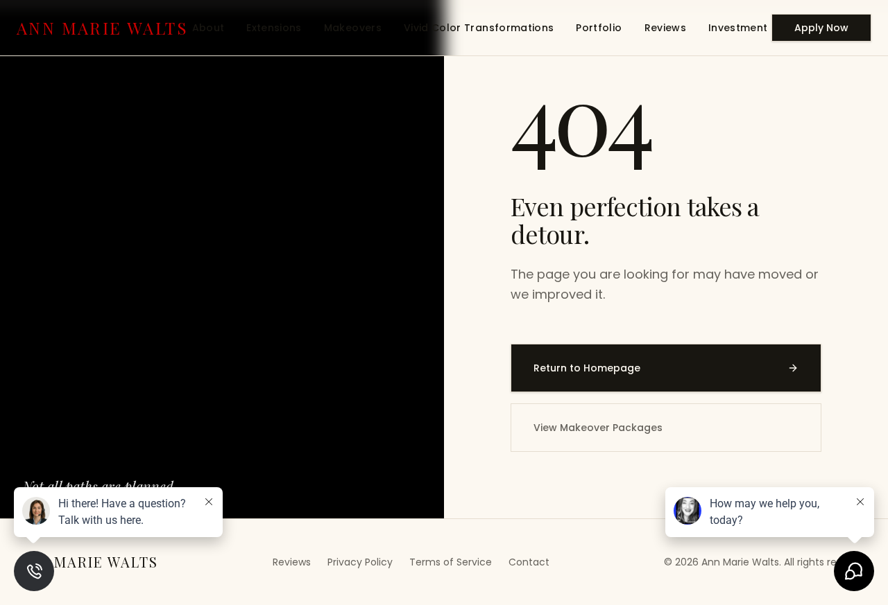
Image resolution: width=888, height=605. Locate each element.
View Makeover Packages (598, 428)
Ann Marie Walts (102, 28)
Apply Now (821, 28)
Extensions (274, 28)
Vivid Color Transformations (479, 28)
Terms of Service (450, 562)
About (208, 28)
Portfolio (599, 28)
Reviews (665, 28)
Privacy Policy (360, 562)
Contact (529, 562)
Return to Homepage (586, 368)
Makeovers (353, 28)
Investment (738, 28)
